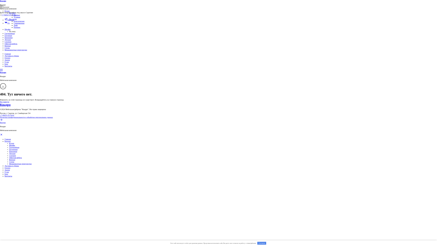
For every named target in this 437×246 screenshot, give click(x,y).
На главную (4, 102)
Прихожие (9, 38)
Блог (6, 64)
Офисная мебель (11, 44)
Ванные (8, 46)
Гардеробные (10, 34)
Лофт (16, 25)
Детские (8, 40)
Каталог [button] (8, 141)
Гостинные (13, 149)
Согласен (262, 243)
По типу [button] (12, 13)
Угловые (17, 17)
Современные (19, 23)
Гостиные (8, 36)
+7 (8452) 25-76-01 (9, 15)
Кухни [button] (7, 11)
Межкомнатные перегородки (16, 50)
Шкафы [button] (7, 29)
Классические (19, 21)
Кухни (11, 143)
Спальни (8, 42)
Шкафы (12, 145)
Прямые (17, 15)
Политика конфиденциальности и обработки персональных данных (26, 117)
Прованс (17, 27)
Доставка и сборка (12, 56)
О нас (7, 62)
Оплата (7, 58)
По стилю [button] (13, 19)
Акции (7, 60)
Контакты (8, 66)
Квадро (5, 104)
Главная (8, 54)
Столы (7, 48)
